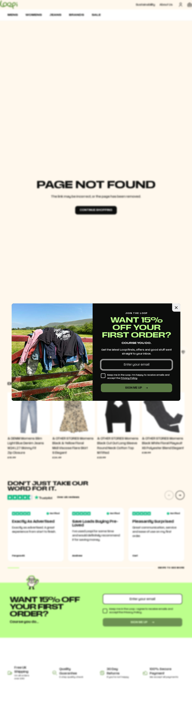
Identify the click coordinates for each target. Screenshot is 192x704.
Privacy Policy (129, 378)
